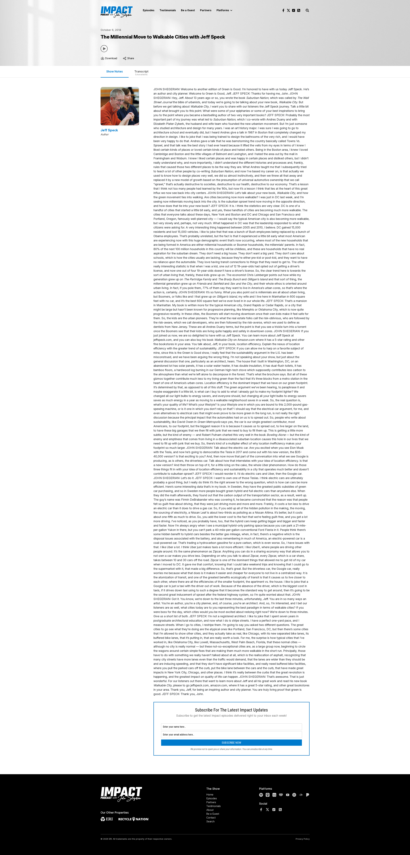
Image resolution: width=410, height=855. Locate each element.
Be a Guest (188, 10)
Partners (205, 10)
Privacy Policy (303, 839)
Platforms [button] (223, 10)
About (209, 809)
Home (209, 794)
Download (110, 58)
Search (210, 821)
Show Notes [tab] (114, 71)
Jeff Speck (109, 130)
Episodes (148, 10)
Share (130, 58)
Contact (211, 817)
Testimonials (168, 10)
